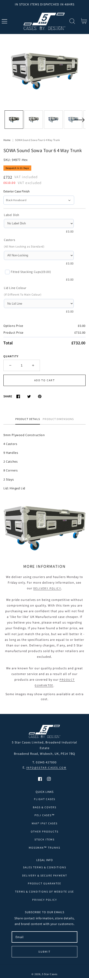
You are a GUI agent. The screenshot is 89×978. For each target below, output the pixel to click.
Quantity (11, 356)
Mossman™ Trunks (44, 847)
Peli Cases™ (44, 815)
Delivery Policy (47, 588)
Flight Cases (44, 799)
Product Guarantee (44, 883)
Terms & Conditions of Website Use (44, 891)
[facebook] (40, 778)
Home (6, 140)
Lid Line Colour (15, 288)
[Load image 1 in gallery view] (14, 119)
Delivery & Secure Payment (44, 875)
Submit (44, 951)
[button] (4, 21)
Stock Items (44, 839)
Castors (9, 240)
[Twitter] (29, 396)
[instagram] (48, 778)
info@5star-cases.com (46, 767)
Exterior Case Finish (16, 191)
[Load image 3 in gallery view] (53, 119)
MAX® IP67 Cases (45, 823)
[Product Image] (44, 71)
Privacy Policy (44, 899)
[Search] (72, 21)
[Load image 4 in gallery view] (73, 119)
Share (7, 396)
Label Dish (11, 215)
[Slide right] (79, 123)
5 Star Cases (49, 974)
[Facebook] (18, 396)
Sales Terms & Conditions (44, 867)
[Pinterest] (39, 396)
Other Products (44, 831)
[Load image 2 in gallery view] (33, 119)
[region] (44, 4)
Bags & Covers (44, 807)
